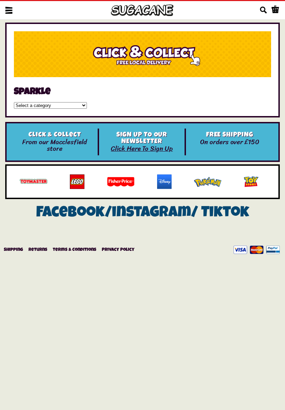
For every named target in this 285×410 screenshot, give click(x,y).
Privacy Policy (118, 250)
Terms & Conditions (74, 250)
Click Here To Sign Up (142, 148)
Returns (37, 250)
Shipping (13, 250)
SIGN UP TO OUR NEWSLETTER (142, 138)
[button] (9, 10)
